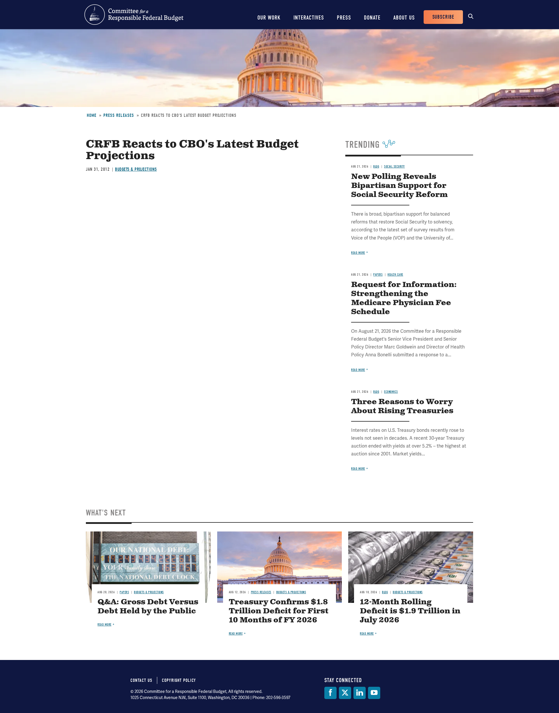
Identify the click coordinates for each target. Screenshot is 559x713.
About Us (404, 17)
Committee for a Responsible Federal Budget (133, 14)
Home (91, 115)
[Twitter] (345, 693)
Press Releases (118, 115)
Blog (376, 166)
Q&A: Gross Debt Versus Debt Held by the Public (148, 606)
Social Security (394, 166)
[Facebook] (330, 693)
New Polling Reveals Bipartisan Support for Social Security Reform (399, 186)
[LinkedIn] (359, 693)
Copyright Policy (179, 680)
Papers (378, 275)
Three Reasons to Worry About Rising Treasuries (402, 406)
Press (344, 17)
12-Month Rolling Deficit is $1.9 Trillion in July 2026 (410, 611)
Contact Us (141, 680)
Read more (358, 253)
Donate (372, 17)
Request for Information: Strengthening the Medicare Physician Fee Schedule (404, 298)
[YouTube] (374, 693)
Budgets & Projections (136, 169)
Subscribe (443, 17)
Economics (391, 392)
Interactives (308, 17)
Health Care (395, 275)
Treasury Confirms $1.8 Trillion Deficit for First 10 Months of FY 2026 (278, 611)
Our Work (269, 17)
